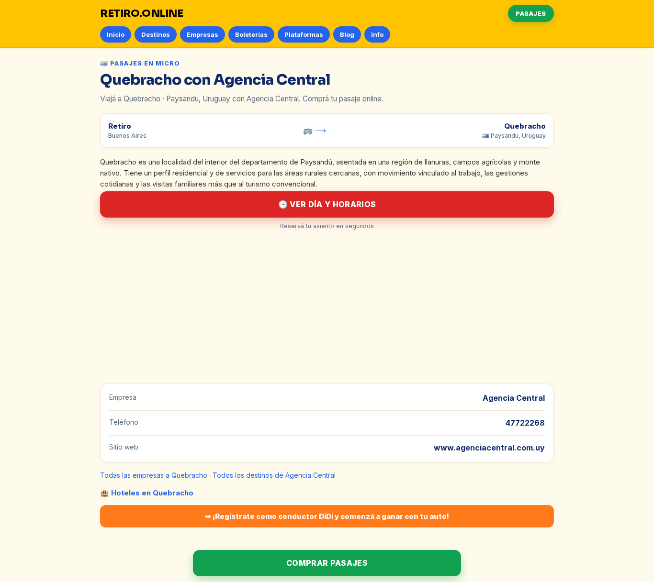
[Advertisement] (327, 307)
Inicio (115, 34)
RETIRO (141, 13)
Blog (347, 34)
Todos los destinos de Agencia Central (274, 475)
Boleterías (251, 34)
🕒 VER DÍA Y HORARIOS (327, 204)
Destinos (155, 34)
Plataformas (303, 34)
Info (377, 34)
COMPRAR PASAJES (327, 563)
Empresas (202, 34)
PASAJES (531, 13)
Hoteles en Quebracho (152, 492)
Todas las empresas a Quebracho (153, 475)
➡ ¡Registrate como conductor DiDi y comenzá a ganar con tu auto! (327, 516)
